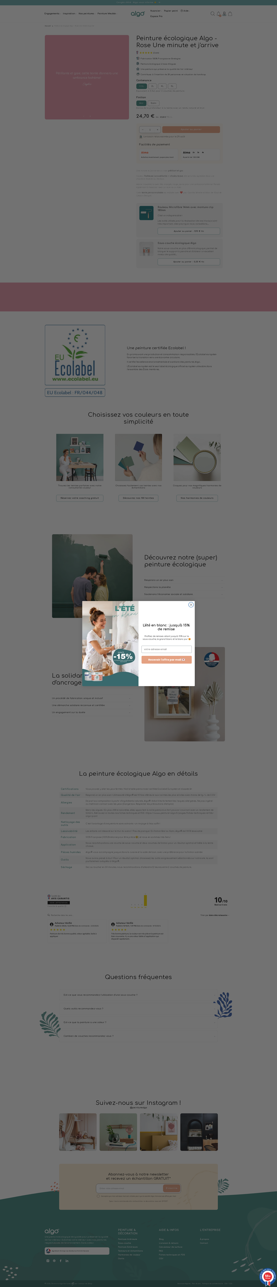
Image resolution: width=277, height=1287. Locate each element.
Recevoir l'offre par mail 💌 (166, 659)
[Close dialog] (191, 604)
